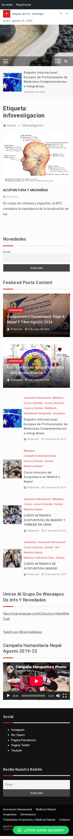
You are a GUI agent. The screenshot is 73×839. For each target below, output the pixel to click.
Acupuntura (16, 310)
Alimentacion (28, 814)
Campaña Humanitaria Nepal (40, 455)
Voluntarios (59, 413)
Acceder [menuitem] (7, 4)
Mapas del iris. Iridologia (28, 13)
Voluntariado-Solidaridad (37, 413)
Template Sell (12, 829)
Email (6, 252)
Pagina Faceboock (23, 740)
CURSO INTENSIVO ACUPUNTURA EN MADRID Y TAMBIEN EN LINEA (44, 520)
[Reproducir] (8, 696)
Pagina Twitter (20, 745)
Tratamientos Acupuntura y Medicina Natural (29, 819)
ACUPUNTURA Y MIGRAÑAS (25, 190)
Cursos (28, 504)
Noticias (60, 557)
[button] (41, 830)
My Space (18, 735)
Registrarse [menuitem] (23, 4)
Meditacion (51, 408)
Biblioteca (58, 397)
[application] (36, 681)
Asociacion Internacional (37, 397)
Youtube (16, 750)
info (57, 547)
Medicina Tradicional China (39, 557)
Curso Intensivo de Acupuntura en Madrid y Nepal (42, 477)
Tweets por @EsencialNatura (22, 632)
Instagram (18, 729)
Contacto (64, 819)
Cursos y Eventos (33, 403)
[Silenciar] (58, 696)
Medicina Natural (33, 466)
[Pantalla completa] (65, 696)
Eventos (49, 461)
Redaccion (12, 196)
